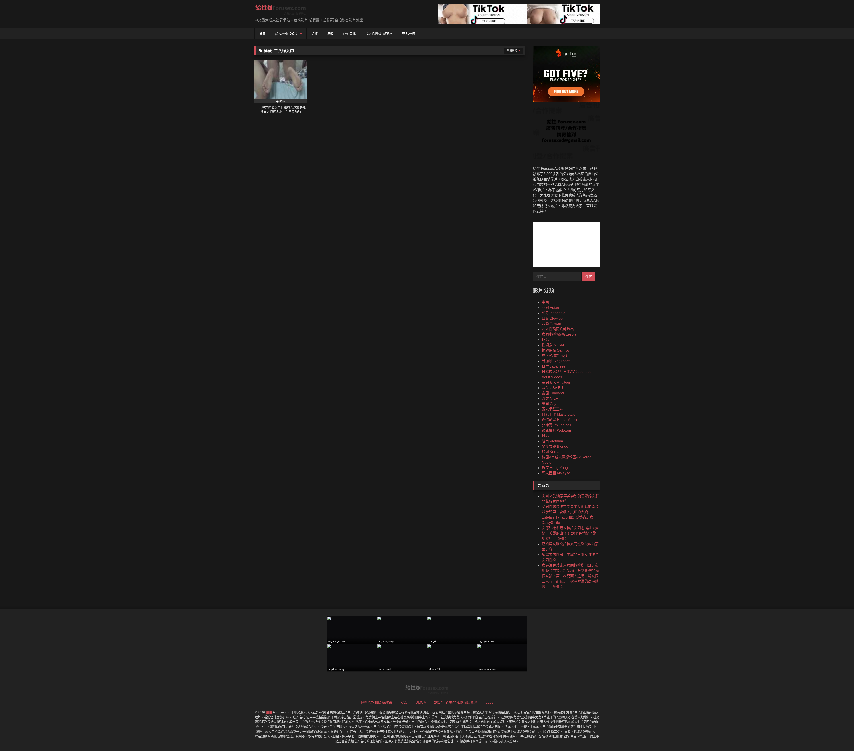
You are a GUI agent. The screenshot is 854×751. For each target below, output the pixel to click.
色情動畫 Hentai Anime (560, 420)
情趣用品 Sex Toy (556, 350)
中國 (545, 302)
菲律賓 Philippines (556, 425)
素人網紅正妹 (552, 409)
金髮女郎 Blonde (555, 446)
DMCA (420, 702)
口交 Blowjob (552, 318)
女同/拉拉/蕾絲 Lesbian (560, 334)
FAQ (403, 702)
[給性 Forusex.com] (280, 11)
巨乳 (545, 340)
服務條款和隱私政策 (376, 702)
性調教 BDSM (553, 345)
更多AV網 (408, 34)
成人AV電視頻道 (286, 34)
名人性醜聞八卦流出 (558, 329)
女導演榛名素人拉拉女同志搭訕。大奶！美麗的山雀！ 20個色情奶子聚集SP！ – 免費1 (570, 533)
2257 (490, 702)
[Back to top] (840, 737)
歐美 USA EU (552, 388)
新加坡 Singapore (556, 361)
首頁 (262, 34)
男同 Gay (549, 404)
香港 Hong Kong (555, 468)
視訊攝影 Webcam (556, 430)
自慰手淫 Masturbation (559, 414)
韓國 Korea (550, 452)
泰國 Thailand (553, 393)
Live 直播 (349, 34)
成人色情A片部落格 (378, 34)
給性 (269, 712)
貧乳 (545, 436)
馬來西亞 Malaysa (556, 473)
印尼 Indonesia (553, 313)
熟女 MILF (550, 398)
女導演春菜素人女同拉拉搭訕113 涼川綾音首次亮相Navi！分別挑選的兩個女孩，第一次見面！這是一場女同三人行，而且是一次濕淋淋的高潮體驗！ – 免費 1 (570, 576)
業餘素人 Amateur (556, 382)
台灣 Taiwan (551, 324)
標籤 (330, 34)
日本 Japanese (553, 366)
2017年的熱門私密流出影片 (456, 702)
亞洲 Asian (550, 308)
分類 (314, 34)
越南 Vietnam (552, 441)
